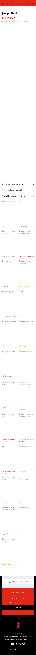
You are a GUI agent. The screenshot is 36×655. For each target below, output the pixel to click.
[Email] (4, 179)
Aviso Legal (18, 634)
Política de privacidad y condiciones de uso (18, 636)
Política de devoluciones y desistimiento (18, 639)
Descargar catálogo (19, 582)
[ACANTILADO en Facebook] (16, 644)
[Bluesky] (16, 179)
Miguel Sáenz (16, 141)
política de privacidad (21, 603)
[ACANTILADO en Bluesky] (23, 644)
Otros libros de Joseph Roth (13, 196)
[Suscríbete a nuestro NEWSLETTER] (12, 644)
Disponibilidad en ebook (12, 190)
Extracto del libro (19, 161)
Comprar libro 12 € (15, 78)
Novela (18, 135)
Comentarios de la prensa (12, 184)
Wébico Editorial (22, 649)
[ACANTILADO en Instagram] (20, 644)
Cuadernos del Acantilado (20, 133)
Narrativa (10, 135)
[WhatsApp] (12, 179)
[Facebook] (8, 179)
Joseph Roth (12, 138)
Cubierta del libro (19, 169)
